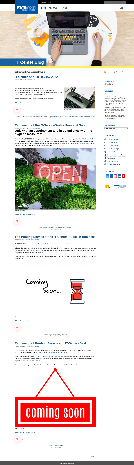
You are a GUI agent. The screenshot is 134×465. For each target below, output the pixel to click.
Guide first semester (113, 164)
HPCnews (51, 116)
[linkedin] (120, 176)
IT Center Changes (113, 149)
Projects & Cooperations (71, 116)
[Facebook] (111, 176)
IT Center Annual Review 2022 (36, 77)
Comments (119, 72)
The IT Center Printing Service (50, 244)
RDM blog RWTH (112, 161)
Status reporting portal (114, 155)
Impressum (63, 463)
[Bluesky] (107, 176)
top (93, 456)
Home (43, 8)
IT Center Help (112, 142)
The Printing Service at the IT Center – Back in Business (55, 236)
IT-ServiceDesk (88, 139)
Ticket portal (111, 158)
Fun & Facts (44, 116)
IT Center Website (113, 139)
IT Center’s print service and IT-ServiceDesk (48, 356)
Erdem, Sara (31, 80)
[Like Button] (17, 109)
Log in (122, 8)
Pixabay (22, 317)
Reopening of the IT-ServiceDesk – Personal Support (53, 125)
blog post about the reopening (58, 352)
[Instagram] (115, 176)
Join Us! (64, 8)
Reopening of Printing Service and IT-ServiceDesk (51, 343)
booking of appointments (80, 143)
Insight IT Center (59, 116)
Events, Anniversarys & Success (31, 116)
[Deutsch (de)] (108, 84)
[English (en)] (112, 84)
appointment (40, 141)
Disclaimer (71, 463)
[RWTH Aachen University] (26, 13)
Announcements (50, 228)
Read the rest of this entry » (25, 103)
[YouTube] (124, 176)
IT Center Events (112, 145)
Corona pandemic (34, 250)
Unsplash (22, 210)
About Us (53, 8)
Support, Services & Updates (87, 116)
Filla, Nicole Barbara (34, 128)
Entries (109, 72)
